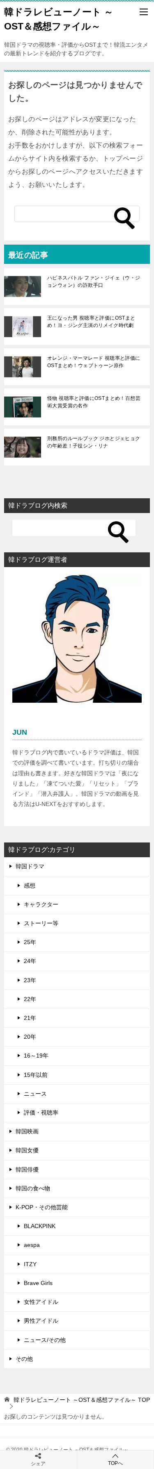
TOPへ (115, 1463)
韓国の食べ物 (33, 1188)
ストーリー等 (41, 923)
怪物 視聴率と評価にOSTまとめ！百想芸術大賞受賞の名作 (93, 402)
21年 (30, 1018)
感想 (29, 885)
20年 (30, 1036)
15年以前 (36, 1075)
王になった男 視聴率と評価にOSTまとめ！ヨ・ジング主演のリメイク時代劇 (91, 321)
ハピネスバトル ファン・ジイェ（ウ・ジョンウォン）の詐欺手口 (93, 281)
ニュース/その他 (45, 1340)
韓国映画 (27, 1131)
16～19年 (36, 1055)
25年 (30, 942)
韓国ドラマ (30, 866)
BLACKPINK (39, 1226)
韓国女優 (27, 1150)
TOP (82, 1399)
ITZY (30, 1264)
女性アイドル (41, 1302)
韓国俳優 (27, 1169)
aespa (32, 1245)
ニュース (35, 1093)
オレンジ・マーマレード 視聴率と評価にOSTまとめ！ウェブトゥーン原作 (93, 361)
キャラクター (41, 904)
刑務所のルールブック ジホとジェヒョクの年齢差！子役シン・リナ (93, 442)
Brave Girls (38, 1283)
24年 (30, 961)
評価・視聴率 (41, 1112)
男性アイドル (41, 1320)
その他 (24, 1358)
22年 (30, 999)
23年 (30, 980)
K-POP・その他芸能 (42, 1207)
